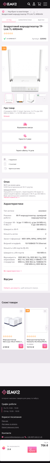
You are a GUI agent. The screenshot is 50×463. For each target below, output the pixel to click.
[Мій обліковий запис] (34, 4)
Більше (7, 116)
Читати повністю (11, 197)
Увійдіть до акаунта (12, 288)
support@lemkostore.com (14, 437)
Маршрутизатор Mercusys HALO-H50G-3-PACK (12, 341)
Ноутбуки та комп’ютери (18, 11)
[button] (46, 68)
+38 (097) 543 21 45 (34, 437)
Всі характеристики (12, 271)
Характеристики (25, 20)
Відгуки (41, 20)
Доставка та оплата (9, 424)
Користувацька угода (10, 427)
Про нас (5, 421)
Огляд (8, 20)
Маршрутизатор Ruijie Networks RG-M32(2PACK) (37, 341)
